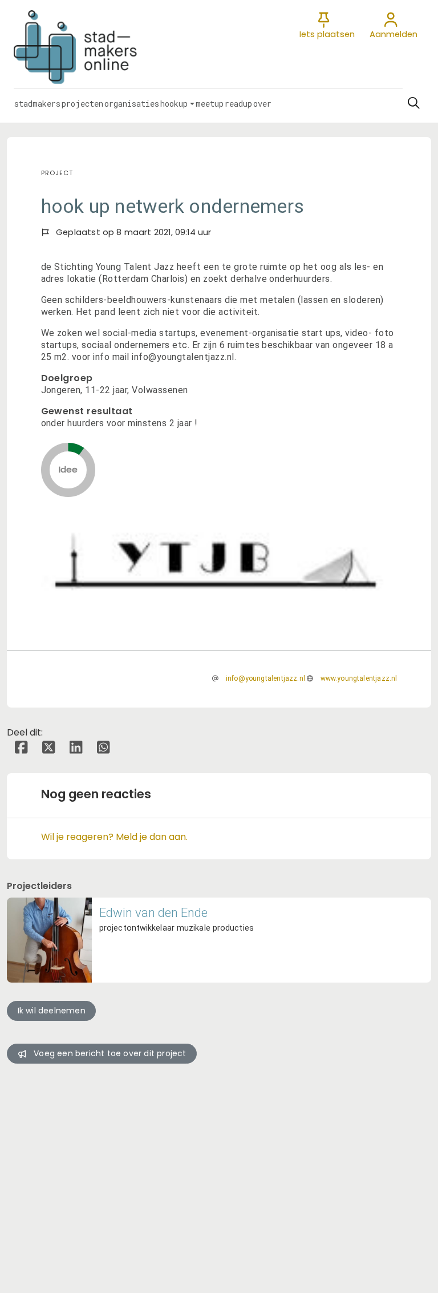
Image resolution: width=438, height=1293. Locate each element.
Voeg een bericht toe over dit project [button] (110, 1053)
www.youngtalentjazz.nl (359, 678)
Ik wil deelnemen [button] (52, 1010)
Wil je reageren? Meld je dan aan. (114, 836)
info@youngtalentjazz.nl (265, 678)
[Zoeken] (413, 103)
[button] (37, 103)
